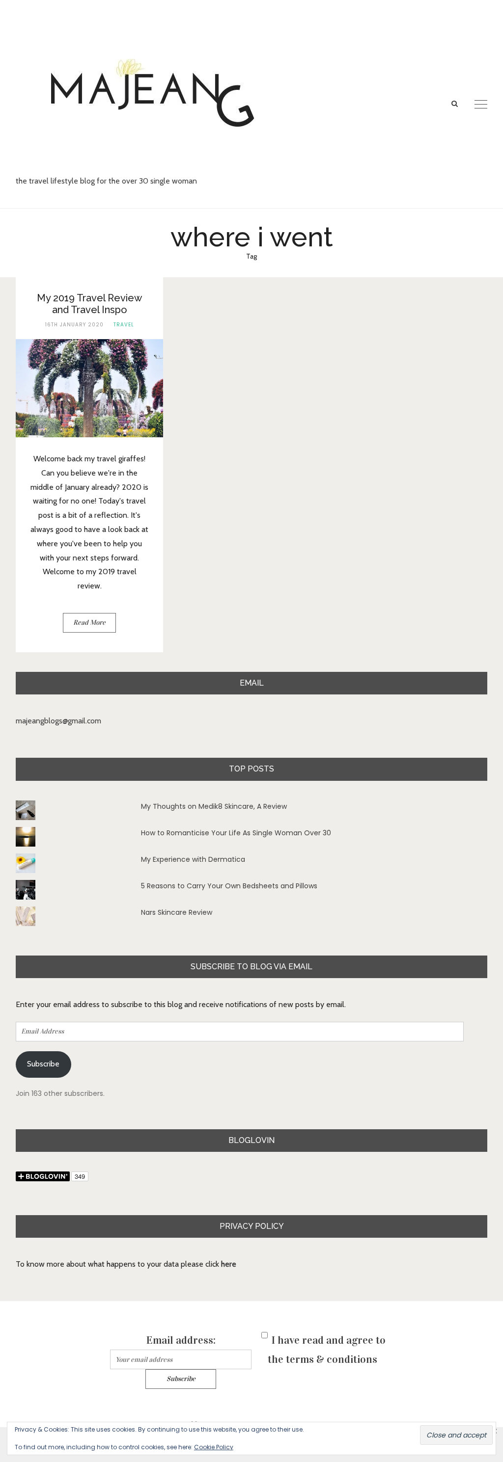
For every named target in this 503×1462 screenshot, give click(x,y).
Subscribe (43, 1063)
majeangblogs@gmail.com (58, 720)
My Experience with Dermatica (193, 859)
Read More (89, 622)
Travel (123, 324)
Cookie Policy (213, 1447)
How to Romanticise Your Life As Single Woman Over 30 (236, 833)
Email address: (181, 1340)
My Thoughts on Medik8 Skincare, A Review (214, 806)
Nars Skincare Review (176, 912)
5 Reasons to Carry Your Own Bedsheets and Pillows (229, 886)
